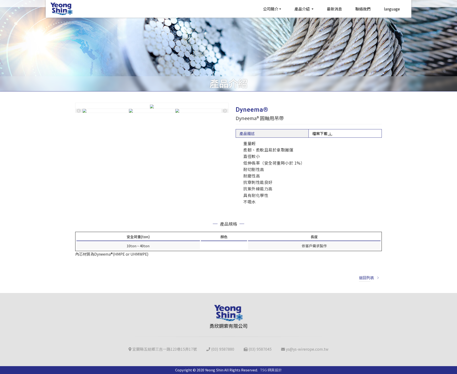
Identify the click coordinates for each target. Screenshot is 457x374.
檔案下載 (320, 133)
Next (224, 111)
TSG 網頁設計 (271, 369)
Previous (78, 111)
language (392, 9)
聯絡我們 (363, 9)
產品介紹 (302, 9)
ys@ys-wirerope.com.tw (306, 349)
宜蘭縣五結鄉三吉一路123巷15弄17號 (164, 349)
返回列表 (366, 277)
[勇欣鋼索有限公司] (61, 9)
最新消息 (334, 9)
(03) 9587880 (222, 349)
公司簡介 (270, 9)
